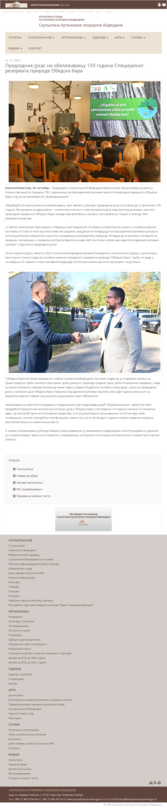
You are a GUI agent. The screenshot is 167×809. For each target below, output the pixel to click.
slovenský (59, 11)
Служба (137, 37)
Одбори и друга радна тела (24, 639)
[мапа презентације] (151, 782)
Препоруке (15, 718)
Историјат (14, 582)
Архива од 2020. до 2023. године (27, 662)
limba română (86, 11)
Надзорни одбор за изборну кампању (30, 600)
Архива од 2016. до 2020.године (26, 657)
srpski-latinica (33, 11)
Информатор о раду (20, 568)
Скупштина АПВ (40, 37)
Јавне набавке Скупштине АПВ (26, 573)
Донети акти (15, 695)
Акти (119, 37)
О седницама (16, 679)
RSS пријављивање (29, 489)
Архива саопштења (30, 482)
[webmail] (164, 4)
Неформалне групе (19, 648)
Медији (14, 48)
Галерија (13, 586)
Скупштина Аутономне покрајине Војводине (81, 21)
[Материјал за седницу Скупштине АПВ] (83, 519)
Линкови (13, 591)
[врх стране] (159, 782)
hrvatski (71, 11)
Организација (72, 37)
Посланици (15, 635)
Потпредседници (18, 625)
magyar (47, 11)
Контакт (35, 48)
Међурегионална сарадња (23, 554)
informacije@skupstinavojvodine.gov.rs (134, 799)
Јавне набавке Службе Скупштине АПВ (30, 743)
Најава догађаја (27, 476)
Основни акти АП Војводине (25, 709)
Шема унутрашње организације (27, 734)
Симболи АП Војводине (22, 550)
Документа (14, 739)
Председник (15, 616)
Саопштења (25, 469)
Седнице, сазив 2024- (20, 674)
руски (99, 11)
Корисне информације (21, 577)
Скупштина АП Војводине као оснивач (31, 559)
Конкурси (14, 595)
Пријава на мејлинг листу (33, 496)
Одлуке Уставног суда (21, 713)
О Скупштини (16, 545)
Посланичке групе (19, 630)
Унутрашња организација (23, 729)
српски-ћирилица (13, 11)
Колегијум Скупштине (21, 621)
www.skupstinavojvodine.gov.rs (85, 799)
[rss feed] (155, 782)
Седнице (99, 37)
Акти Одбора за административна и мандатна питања (40, 699)
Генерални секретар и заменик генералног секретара (39, 653)
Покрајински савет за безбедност (27, 644)
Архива (12, 683)
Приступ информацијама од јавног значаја (33, 563)
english (109, 11)
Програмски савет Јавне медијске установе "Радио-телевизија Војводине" (51, 605)
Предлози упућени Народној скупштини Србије (36, 704)
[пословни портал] (160, 4)
